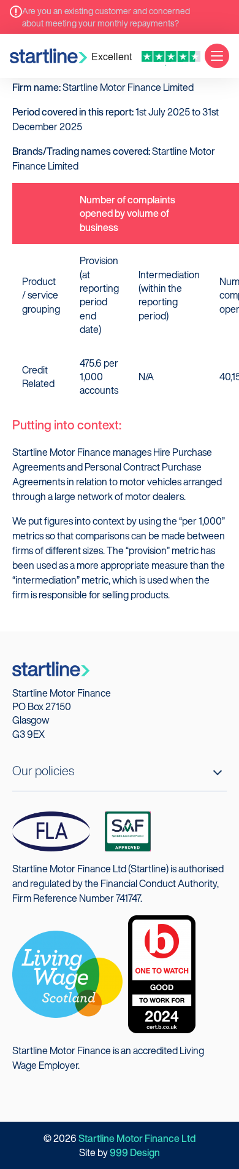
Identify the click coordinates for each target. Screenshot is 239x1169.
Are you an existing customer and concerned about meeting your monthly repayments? (106, 17)
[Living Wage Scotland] (67, 973)
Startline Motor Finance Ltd (136, 1138)
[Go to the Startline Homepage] (48, 56)
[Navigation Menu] (217, 56)
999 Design (135, 1152)
